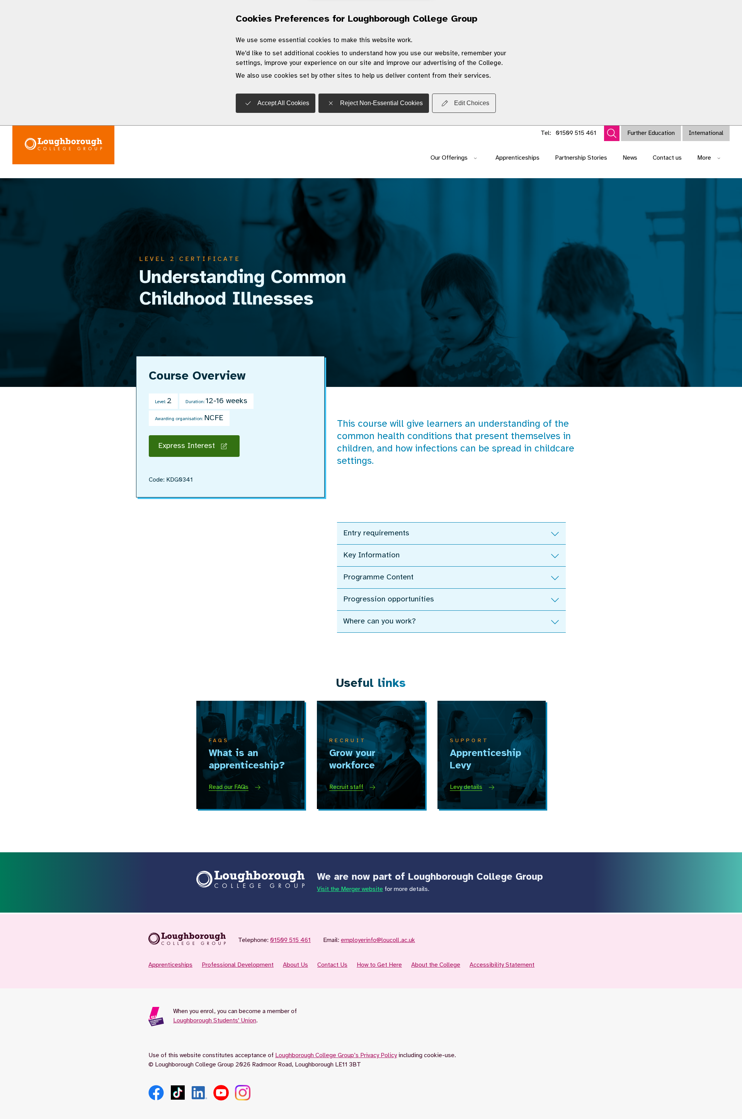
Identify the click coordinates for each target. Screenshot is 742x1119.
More (704, 158)
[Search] (611, 133)
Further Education (651, 133)
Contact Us (332, 965)
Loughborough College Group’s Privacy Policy (336, 1055)
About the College (435, 965)
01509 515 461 (576, 133)
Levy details (466, 787)
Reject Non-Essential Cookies (381, 103)
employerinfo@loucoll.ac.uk (378, 940)
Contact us (667, 158)
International (706, 133)
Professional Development (238, 965)
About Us (295, 965)
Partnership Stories (581, 158)
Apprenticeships (517, 158)
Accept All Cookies (283, 103)
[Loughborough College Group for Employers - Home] (63, 145)
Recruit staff (346, 787)
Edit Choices (471, 103)
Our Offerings (449, 158)
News (630, 158)
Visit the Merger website (350, 889)
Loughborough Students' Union (214, 1020)
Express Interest (186, 446)
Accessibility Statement (502, 965)
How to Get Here (379, 965)
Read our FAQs (228, 787)
